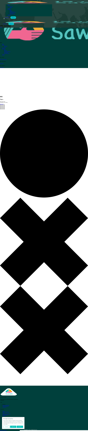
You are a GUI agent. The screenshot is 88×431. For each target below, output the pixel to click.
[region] (13, 423)
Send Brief (1, 63)
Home (1, 27)
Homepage (2, 104)
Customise (6, 426)
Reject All (13, 426)
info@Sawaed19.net (3, 59)
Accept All (19, 426)
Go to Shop (2, 67)
